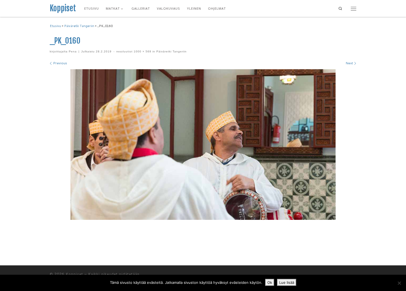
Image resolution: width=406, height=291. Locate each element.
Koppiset (74, 274)
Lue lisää (286, 282)
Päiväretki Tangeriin (79, 26)
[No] (399, 283)
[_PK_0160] (203, 144)
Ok (269, 282)
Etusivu (55, 26)
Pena (73, 51)
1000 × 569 (142, 51)
